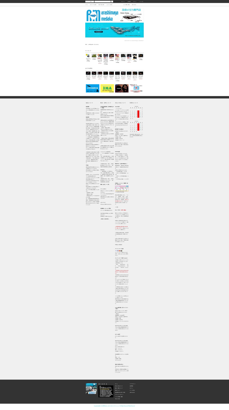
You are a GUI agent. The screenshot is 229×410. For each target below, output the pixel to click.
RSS (116, 398)
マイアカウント (133, 383)
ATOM (118, 398)
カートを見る (132, 390)
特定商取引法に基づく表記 (120, 392)
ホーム (87, 4)
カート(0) (141, 1)
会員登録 (129, 1)
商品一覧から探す (101, 4)
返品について (117, 390)
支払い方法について (119, 385)
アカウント (123, 1)
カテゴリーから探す (93, 4)
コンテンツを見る (109, 4)
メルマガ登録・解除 (126, 4)
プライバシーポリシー (119, 394)
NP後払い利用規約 (118, 244)
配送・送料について (119, 388)
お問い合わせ (134, 4)
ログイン (134, 1)
